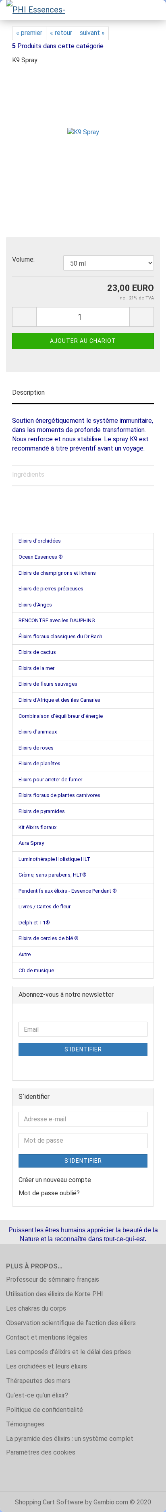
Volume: (23, 259)
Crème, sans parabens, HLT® (53, 875)
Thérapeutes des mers (38, 1381)
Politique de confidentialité (44, 1410)
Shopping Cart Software (49, 1502)
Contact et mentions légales (46, 1337)
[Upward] (144, 1500)
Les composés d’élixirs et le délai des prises (68, 1352)
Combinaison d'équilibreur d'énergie (61, 716)
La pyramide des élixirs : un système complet (69, 1438)
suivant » (92, 33)
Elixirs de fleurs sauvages (48, 684)
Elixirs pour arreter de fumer (50, 779)
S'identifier (83, 1049)
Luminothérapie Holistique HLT (54, 859)
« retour (61, 33)
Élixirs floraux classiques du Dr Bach (60, 636)
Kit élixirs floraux (37, 827)
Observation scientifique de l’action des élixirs (71, 1323)
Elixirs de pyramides (42, 811)
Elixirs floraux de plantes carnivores (59, 795)
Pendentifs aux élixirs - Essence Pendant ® (68, 891)
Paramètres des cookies (40, 1452)
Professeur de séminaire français (52, 1279)
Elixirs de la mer (36, 668)
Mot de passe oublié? (49, 1193)
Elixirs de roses (36, 748)
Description (28, 392)
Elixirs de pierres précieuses (51, 589)
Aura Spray (31, 843)
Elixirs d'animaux (38, 732)
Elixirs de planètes (39, 763)
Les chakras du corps (36, 1308)
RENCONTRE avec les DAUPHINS (57, 620)
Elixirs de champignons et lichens (57, 573)
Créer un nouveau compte (55, 1180)
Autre (25, 954)
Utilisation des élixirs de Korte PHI (54, 1294)
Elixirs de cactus (37, 652)
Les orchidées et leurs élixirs (46, 1366)
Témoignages (25, 1424)
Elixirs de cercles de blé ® (49, 938)
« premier (29, 33)
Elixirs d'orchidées (40, 541)
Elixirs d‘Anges (35, 605)
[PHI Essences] (36, 10)
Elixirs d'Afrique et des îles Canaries (59, 700)
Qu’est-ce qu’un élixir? (37, 1395)
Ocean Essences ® (41, 557)
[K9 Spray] (83, 132)
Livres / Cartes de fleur (45, 907)
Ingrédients (28, 474)
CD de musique (36, 970)
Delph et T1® (34, 923)
